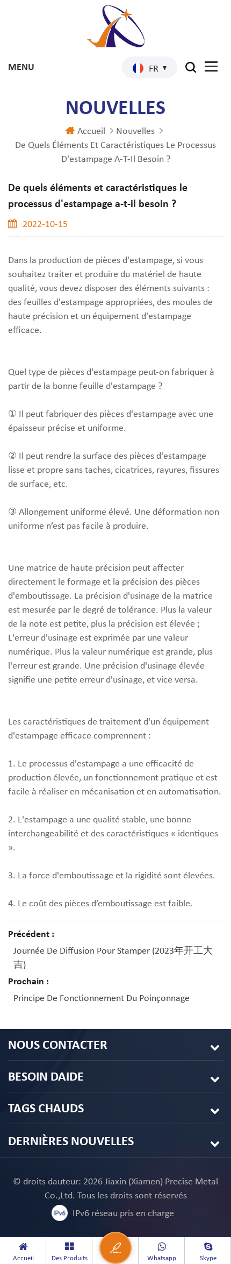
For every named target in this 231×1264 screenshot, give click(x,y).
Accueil (91, 131)
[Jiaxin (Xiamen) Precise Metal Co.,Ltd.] (116, 26)
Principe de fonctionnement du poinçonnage (101, 998)
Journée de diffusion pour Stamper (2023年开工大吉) (113, 957)
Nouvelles (135, 131)
